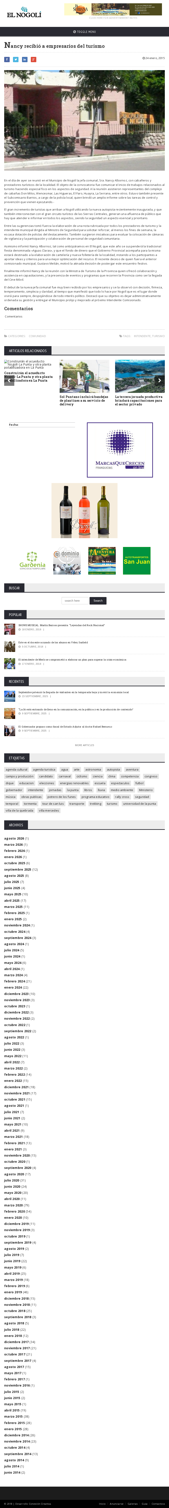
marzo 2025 (13, 907)
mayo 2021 (12, 1124)
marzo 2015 (13, 1416)
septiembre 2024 (17, 938)
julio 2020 (11, 1180)
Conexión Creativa (40, 1503)
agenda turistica (44, 769)
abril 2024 (12, 969)
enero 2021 (13, 1149)
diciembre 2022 (16, 1012)
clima (111, 776)
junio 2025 (12, 888)
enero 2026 (13, 857)
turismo (158, 336)
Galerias (133, 1503)
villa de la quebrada (19, 810)
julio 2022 (11, 1043)
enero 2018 (13, 1336)
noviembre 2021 (17, 1093)
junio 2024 (12, 956)
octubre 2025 (14, 863)
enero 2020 (13, 1217)
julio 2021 (11, 1112)
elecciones (46, 783)
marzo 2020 (13, 1205)
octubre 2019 (14, 1236)
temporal (12, 804)
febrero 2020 (14, 1211)
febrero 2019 (14, 1286)
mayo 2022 (12, 1056)
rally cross (122, 797)
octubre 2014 (14, 1447)
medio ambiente (122, 790)
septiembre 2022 (17, 1031)
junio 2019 (12, 1261)
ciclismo (82, 776)
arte (77, 769)
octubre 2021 (14, 1099)
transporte (77, 804)
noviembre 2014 (17, 1441)
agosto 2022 (14, 1037)
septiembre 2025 (17, 869)
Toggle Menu (86, 32)
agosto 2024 (14, 944)
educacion (26, 783)
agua (64, 769)
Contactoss (158, 1503)
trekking (95, 804)
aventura (132, 769)
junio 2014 (12, 1472)
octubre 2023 (14, 1006)
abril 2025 (12, 900)
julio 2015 (11, 1392)
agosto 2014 (14, 1460)
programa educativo (96, 797)
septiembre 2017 (17, 1361)
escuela (100, 783)
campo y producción (19, 776)
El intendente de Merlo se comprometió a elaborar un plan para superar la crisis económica (72, 659)
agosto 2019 (14, 1249)
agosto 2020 (14, 1174)
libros (88, 790)
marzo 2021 (13, 1137)
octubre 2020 (14, 1161)
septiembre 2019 (17, 1242)
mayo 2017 (12, 1373)
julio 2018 (11, 1329)
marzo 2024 (13, 975)
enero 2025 (13, 919)
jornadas (55, 790)
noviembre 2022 (17, 1018)
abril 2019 (12, 1273)
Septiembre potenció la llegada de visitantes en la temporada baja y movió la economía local (73, 692)
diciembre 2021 (16, 1087)
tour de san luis (53, 804)
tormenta (30, 804)
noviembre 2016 (17, 1385)
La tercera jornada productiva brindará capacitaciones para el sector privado (139, 400)
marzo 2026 (13, 844)
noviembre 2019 (17, 1230)
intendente (142, 336)
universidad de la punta (139, 804)
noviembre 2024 (17, 925)
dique (10, 783)
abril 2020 (12, 1199)
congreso (151, 776)
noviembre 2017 (17, 1348)
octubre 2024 (14, 931)
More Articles (84, 745)
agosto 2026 (14, 838)
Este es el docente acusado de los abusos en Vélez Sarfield (53, 642)
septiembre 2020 (17, 1168)
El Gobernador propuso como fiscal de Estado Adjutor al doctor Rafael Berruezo (65, 726)
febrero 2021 (14, 1143)
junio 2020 (12, 1186)
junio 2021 (12, 1118)
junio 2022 (12, 1049)
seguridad (142, 797)
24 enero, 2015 (155, 58)
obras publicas (31, 797)
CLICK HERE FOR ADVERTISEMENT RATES (113, 18)
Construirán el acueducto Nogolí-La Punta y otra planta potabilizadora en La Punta (28, 377)
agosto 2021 (14, 1105)
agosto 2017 (14, 1367)
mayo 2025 (12, 894)
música (10, 797)
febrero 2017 (14, 1379)
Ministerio (146, 790)
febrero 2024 (14, 981)
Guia (144, 1503)
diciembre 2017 (16, 1342)
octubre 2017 (14, 1354)
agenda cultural (16, 769)
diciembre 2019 (16, 1224)
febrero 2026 (14, 851)
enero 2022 (13, 1081)
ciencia (97, 776)
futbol (139, 783)
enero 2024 (13, 987)
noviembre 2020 (17, 1155)
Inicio (102, 1503)
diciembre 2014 (16, 1435)
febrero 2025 (14, 913)
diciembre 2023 (16, 994)
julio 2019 (11, 1255)
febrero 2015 (14, 1423)
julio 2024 (11, 950)
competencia (130, 776)
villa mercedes (49, 810)
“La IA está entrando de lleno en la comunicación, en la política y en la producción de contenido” (75, 709)
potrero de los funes (62, 797)
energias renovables (74, 783)
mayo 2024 (12, 963)
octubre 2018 (14, 1311)
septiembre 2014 (17, 1454)
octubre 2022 (14, 1025)
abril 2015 (12, 1410)
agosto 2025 (14, 875)
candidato (46, 776)
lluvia (101, 790)
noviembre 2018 (17, 1305)
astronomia (93, 769)
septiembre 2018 (17, 1317)
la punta (73, 790)
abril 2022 (12, 1062)
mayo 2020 (12, 1193)
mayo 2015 (12, 1404)
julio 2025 (11, 882)
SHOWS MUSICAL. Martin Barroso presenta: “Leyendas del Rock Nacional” (61, 625)
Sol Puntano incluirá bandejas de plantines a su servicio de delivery (84, 400)
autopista (113, 769)
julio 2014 (11, 1466)
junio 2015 (12, 1398)
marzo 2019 (13, 1280)
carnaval (65, 776)
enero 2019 (13, 1292)
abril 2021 (12, 1130)
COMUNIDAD (37, 336)
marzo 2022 (13, 1068)
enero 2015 (13, 1429)
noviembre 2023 (17, 1000)
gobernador (14, 790)
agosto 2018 (14, 1323)
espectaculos (120, 783)
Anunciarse (116, 1503)
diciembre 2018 (16, 1298)
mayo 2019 (12, 1267)
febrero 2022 (14, 1074)
